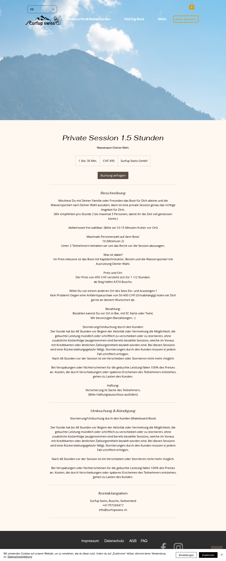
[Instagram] (178, 547)
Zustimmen (208, 555)
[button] (192, 5)
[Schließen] (222, 555)
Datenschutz (114, 541)
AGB (133, 541)
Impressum (90, 541)
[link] (113, 175)
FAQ (144, 541)
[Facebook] (163, 547)
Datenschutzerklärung (20, 556)
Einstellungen (186, 555)
